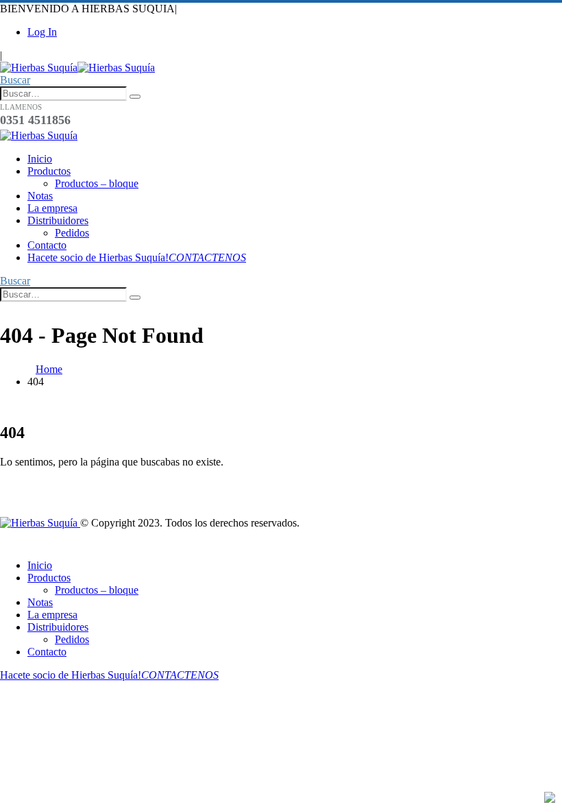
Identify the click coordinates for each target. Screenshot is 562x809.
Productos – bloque (96, 183)
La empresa (52, 208)
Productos (49, 171)
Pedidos (72, 233)
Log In (42, 32)
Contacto (46, 245)
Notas (40, 196)
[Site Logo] (77, 67)
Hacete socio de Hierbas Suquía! (136, 257)
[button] (15, 80)
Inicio (39, 159)
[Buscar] (135, 97)
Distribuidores (57, 220)
